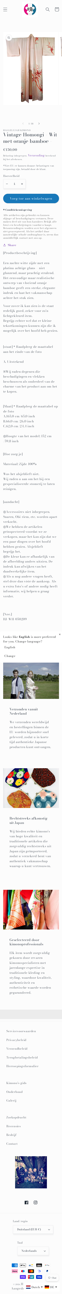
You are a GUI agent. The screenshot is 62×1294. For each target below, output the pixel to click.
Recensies (13, 1126)
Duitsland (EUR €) (29, 1229)
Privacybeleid (16, 1040)
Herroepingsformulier (22, 1066)
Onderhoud (14, 1092)
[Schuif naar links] (22, 123)
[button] (5, 9)
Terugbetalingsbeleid (22, 1057)
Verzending (36, 155)
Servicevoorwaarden (21, 1031)
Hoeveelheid (11, 176)
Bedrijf (11, 1135)
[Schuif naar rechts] (39, 123)
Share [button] (12, 245)
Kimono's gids (16, 1083)
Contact (11, 1144)
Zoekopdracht (16, 1117)
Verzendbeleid (17, 1048)
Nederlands (29, 1251)
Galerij (11, 1100)
